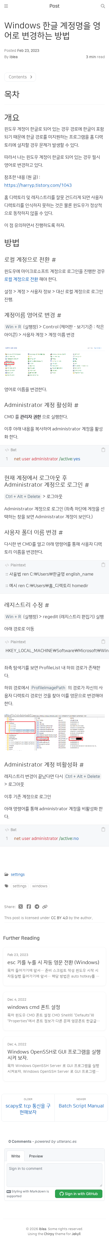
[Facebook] (29, 907)
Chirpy (49, 1234)
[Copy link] (44, 907)
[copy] (103, 450)
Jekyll (76, 1234)
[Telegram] (37, 907)
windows (39, 886)
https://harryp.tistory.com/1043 (38, 185)
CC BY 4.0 (60, 918)
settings (18, 875)
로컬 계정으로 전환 (21, 279)
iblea (14, 57)
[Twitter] (21, 907)
